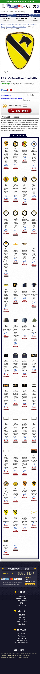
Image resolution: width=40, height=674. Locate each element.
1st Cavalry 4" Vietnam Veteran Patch (15, 492)
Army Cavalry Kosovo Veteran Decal (6, 220)
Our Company (22, 622)
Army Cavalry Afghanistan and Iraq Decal (34, 220)
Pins (22, 15)
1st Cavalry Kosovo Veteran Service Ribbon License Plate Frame (6, 461)
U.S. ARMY (21, 634)
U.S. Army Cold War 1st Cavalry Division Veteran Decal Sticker (34, 154)
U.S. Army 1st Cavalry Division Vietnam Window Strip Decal (6, 295)
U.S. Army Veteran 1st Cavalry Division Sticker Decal (15, 154)
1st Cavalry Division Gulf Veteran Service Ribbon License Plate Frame (34, 429)
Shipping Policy (22, 598)
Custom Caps (10, 15)
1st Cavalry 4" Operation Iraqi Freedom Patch (6, 493)
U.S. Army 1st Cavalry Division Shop (16, 27)
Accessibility (22, 605)
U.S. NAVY (21, 636)
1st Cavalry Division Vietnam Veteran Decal (6, 187)
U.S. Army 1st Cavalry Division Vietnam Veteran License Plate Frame (34, 397)
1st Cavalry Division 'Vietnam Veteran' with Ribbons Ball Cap (24, 365)
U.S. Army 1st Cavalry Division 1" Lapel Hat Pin (15, 521)
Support (21, 596)
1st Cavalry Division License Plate (34, 363)
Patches (26, 15)
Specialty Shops (10, 25)
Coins (5, 15)
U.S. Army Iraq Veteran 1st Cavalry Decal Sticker (24, 189)
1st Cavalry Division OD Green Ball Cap (33, 328)
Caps (1, 15)
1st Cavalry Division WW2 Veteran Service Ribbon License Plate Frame (6, 429)
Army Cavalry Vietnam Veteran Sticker (34, 187)
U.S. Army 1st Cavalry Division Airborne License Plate (24, 395)
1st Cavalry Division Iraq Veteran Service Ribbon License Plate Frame (15, 462)
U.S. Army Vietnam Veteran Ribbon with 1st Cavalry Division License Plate (6, 397)
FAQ (21, 603)
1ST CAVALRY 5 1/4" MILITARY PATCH (34, 491)
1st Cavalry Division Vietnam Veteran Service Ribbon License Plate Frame (24, 429)
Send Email (22, 617)
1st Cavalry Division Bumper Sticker (24, 251)
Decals (18, 15)
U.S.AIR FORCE (22, 640)
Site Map (21, 619)
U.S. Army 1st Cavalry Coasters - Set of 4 (15, 293)
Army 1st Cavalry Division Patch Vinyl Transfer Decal (6, 154)
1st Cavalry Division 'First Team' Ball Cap (15, 364)
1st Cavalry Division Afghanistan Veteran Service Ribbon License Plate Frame (25, 462)
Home (3, 25)
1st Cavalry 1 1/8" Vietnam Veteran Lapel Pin (24, 520)
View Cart (21, 624)
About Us (21, 615)
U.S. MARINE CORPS (21, 638)
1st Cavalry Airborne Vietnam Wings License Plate (15, 395)
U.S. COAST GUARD (21, 643)
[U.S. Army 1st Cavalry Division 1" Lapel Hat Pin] (10, 72)
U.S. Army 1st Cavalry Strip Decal (34, 252)
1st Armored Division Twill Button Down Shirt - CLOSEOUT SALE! (16, 330)
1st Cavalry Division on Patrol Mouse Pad (34, 459)
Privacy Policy (21, 601)
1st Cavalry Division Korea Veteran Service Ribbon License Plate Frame (15, 429)
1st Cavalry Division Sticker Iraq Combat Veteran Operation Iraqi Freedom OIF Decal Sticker (6, 257)
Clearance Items (33, 15)
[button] (3, 6)
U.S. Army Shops (21, 25)
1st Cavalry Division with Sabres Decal (24, 152)
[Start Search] (37, 11)
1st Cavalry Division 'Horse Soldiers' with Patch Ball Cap (6, 365)
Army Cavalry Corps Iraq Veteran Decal (15, 221)
